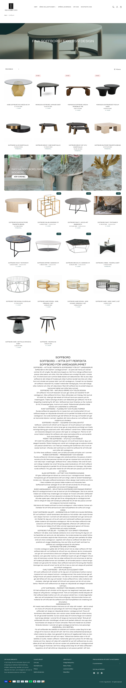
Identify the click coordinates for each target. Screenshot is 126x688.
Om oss (36, 662)
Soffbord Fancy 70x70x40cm (18, 263)
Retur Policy (67, 665)
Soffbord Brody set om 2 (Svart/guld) (78, 146)
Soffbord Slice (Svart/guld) (18, 145)
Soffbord (11, 15)
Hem (5, 15)
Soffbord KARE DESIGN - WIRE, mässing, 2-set (48, 302)
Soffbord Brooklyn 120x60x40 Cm (78, 263)
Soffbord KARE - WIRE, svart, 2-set (108, 301)
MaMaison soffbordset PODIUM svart (107, 105)
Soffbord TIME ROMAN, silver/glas (18, 301)
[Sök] (113, 7)
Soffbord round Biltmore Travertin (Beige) (18, 223)
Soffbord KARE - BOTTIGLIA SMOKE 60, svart (18, 343)
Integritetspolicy (68, 662)
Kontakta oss (38, 665)
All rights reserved (117, 681)
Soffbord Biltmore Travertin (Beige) (108, 145)
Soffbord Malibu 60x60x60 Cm (48, 222)
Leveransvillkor (68, 669)
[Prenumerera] (120, 663)
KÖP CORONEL (20, 177)
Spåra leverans (39, 672)
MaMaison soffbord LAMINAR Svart (48, 104)
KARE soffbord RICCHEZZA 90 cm (18, 104)
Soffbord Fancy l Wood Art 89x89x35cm (78, 223)
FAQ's (36, 669)
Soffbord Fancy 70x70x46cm (108, 222)
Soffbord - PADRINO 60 (48, 342)
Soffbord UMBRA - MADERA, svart (107, 263)
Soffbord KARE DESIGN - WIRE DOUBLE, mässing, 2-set (78, 302)
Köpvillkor (66, 672)
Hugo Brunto (107, 681)
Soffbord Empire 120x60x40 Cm (48, 263)
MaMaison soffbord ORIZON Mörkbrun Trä (78, 105)
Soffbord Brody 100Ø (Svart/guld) (48, 145)
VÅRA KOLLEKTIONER (47, 7)
